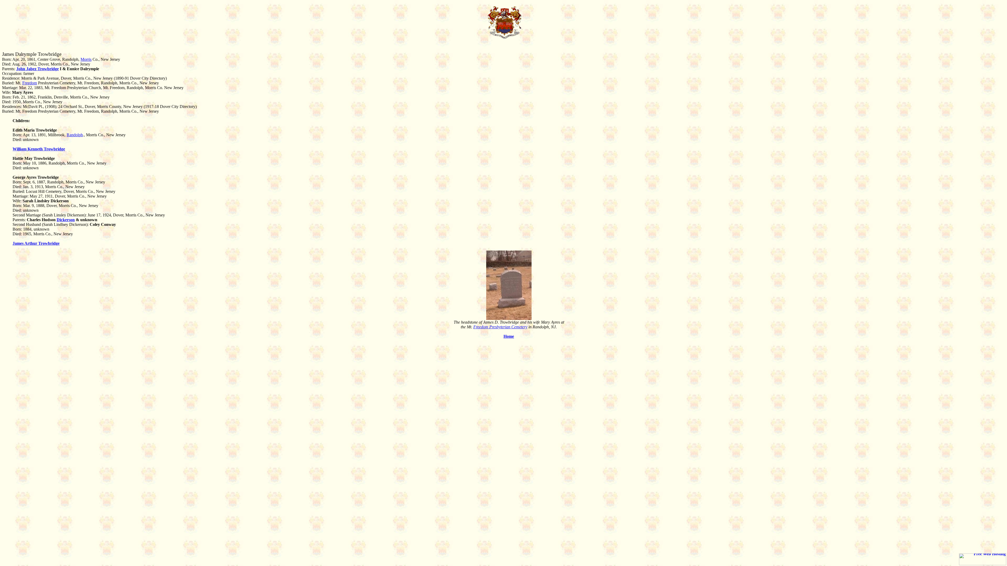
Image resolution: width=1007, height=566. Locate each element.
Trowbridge (48, 69)
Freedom (29, 83)
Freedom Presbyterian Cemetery (500, 327)
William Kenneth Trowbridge (39, 149)
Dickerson (66, 219)
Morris (86, 59)
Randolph (75, 135)
